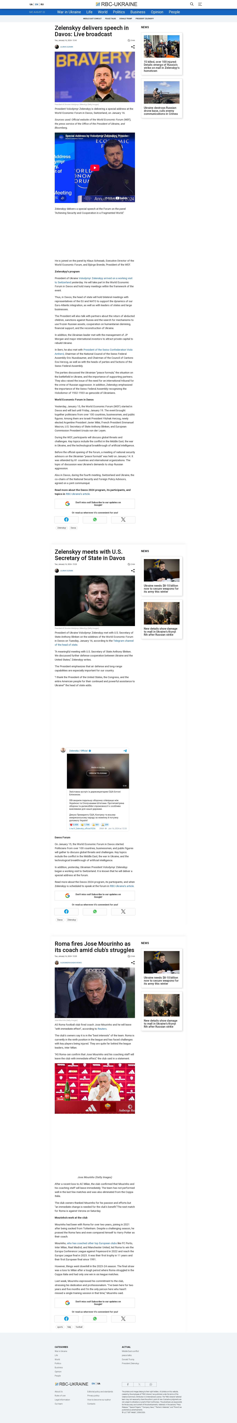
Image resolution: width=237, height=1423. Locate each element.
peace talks (110, 19)
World (103, 12)
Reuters (102, 1028)
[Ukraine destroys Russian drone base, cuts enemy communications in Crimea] (162, 92)
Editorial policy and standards (100, 1392)
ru (42, 4)
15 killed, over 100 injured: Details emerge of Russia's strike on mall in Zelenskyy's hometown (162, 66)
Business (137, 12)
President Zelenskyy (145, 19)
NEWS (145, 27)
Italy (69, 1327)
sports (60, 1327)
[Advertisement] (94, 237)
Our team (59, 1404)
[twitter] (139, 1384)
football (79, 1327)
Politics (119, 12)
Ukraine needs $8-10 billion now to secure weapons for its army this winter (161, 588)
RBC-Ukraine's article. (78, 494)
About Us (59, 1392)
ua (31, 4)
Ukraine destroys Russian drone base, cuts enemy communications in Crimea (161, 110)
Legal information (62, 1400)
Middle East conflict (92, 19)
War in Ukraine (69, 12)
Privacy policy (93, 1396)
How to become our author (99, 1400)
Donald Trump (125, 19)
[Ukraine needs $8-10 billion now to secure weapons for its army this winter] (162, 570)
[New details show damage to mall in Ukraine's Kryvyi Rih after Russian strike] (162, 613)
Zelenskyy (61, 528)
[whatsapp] (151, 1384)
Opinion (157, 12)
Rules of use (60, 1396)
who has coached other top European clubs (92, 1243)
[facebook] (128, 1384)
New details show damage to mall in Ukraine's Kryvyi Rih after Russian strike (160, 631)
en (36, 4)
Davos (73, 528)
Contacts (91, 1404)
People (174, 12)
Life (89, 12)
